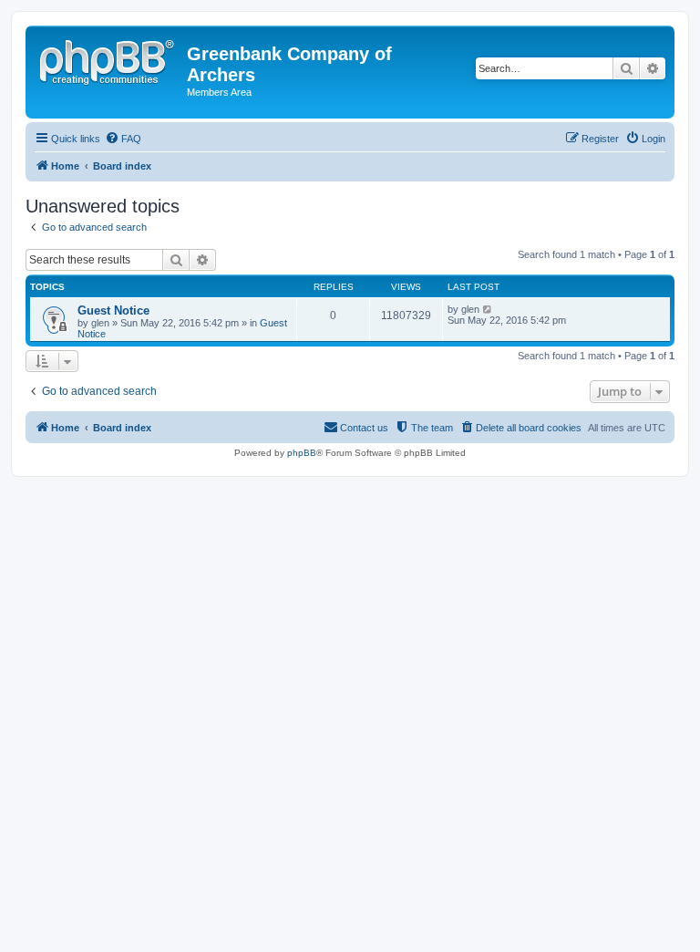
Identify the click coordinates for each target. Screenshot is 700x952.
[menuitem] (123, 139)
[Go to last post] (488, 309)
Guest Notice (113, 310)
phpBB (301, 453)
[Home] (108, 59)
